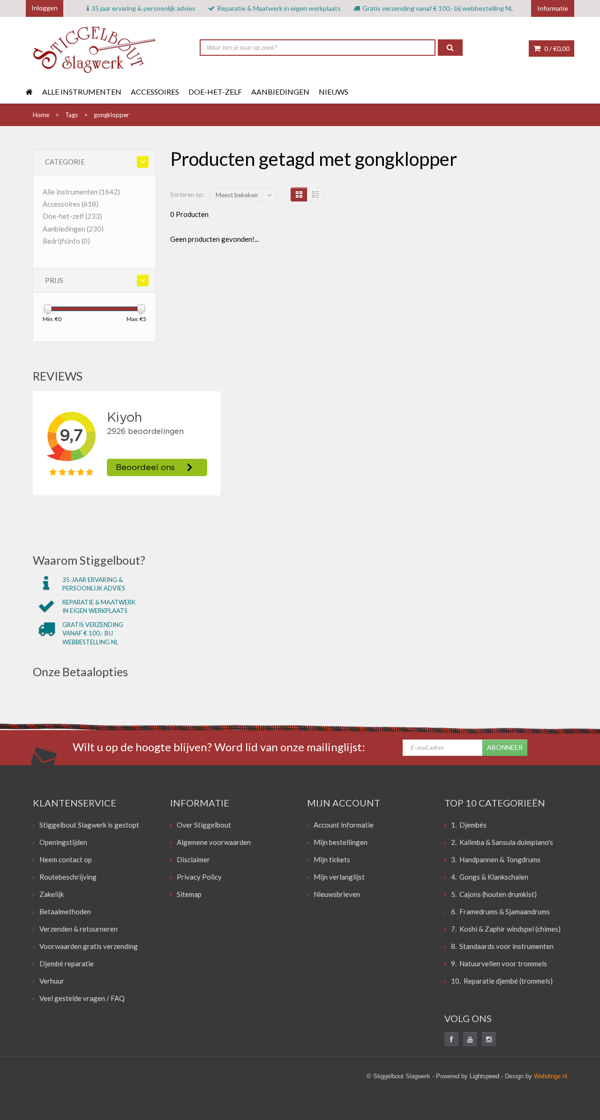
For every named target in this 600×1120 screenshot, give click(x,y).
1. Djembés (469, 825)
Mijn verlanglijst (339, 877)
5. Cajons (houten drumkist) (494, 894)
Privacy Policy (199, 877)
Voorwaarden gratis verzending (88, 946)
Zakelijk (51, 894)
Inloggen (44, 8)
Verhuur (51, 981)
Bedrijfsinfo (66, 241)
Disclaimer (193, 859)
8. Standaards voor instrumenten (502, 946)
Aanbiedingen (280, 91)
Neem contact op (65, 859)
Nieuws (333, 91)
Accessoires (155, 91)
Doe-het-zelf (215, 91)
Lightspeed (484, 1076)
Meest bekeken (237, 195)
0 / (556, 48)
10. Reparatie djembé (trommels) (502, 981)
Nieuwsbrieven (337, 894)
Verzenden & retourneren (78, 929)
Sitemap (189, 894)
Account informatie (344, 825)
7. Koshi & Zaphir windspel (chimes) (506, 929)
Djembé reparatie (66, 963)
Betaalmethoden (65, 911)
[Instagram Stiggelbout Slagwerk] (489, 1039)
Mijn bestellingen (341, 842)
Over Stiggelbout (204, 825)
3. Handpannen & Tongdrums (495, 859)
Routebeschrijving (68, 877)
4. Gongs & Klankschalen (489, 877)
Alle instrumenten (81, 91)
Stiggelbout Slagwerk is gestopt (89, 825)
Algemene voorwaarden (214, 842)
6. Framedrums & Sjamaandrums (500, 911)
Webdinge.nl (550, 1076)
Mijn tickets (332, 859)
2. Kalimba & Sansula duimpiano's (502, 842)
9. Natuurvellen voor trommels (499, 963)
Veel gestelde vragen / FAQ (82, 998)
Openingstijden (63, 842)
